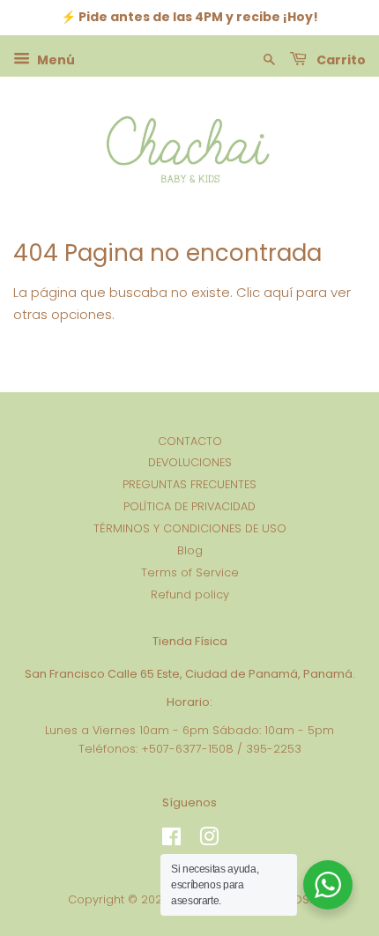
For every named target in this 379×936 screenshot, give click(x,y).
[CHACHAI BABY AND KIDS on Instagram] (209, 840)
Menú (54, 59)
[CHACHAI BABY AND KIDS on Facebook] (171, 840)
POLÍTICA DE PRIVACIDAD (189, 506)
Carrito (340, 59)
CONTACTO (190, 441)
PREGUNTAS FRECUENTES (189, 484)
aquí (278, 292)
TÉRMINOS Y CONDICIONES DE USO (189, 528)
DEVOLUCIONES (190, 462)
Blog (190, 550)
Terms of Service (190, 572)
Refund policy (190, 594)
